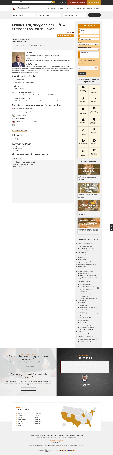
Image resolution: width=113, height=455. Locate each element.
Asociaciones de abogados (77, 2)
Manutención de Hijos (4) (86, 324)
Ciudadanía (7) (83, 302)
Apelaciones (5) (82, 255)
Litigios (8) (80, 331)
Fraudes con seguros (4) (86, 284)
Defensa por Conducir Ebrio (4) (88, 275)
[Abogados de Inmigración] (83, 132)
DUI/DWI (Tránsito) (20, 79)
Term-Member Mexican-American (21, 128)
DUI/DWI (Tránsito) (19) (84, 273)
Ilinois (36, 417)
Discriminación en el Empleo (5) (86, 271)
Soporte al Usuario (69, 444)
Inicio (13, 20)
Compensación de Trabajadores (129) (87, 264)
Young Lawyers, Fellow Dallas (19, 130)
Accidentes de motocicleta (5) (87, 248)
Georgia (20, 417)
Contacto (39, 445)
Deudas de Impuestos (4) (84, 269)
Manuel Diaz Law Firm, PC (23, 39)
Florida (37, 416)
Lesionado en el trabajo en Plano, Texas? (87, 194)
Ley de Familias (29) (83, 312)
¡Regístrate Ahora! (28, 366)
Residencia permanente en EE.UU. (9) (89, 307)
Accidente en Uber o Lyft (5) (87, 246)
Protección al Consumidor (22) (85, 336)
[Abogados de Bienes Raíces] (83, 111)
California (38, 414)
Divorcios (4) (83, 322)
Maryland (20, 423)
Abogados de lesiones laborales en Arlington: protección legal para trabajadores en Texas (88, 230)
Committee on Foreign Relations (24, 112)
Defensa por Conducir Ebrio (22, 81)
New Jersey (38, 421)
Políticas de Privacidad (45, 444)
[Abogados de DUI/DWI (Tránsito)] (94, 121)
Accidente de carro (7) (85, 245)
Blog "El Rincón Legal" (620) (84, 262)
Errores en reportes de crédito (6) (88, 339)
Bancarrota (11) (81, 257)
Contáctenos (17, 158)
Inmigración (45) (82, 300)
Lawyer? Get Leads (94, 2)
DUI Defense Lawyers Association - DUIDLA (27, 122)
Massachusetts (22, 419)
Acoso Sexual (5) (82, 252)
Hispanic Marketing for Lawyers (51, 445)
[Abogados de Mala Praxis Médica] (83, 152)
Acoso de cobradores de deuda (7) (89, 338)
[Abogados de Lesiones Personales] (94, 132)
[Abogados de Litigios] (94, 142)
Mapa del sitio (32, 445)
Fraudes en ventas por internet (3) (88, 298)
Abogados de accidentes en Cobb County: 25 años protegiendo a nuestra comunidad (88, 176)
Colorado (20, 416)
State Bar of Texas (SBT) (22, 125)
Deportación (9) (84, 305)
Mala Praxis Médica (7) (83, 334)
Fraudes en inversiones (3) (86, 293)
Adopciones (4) (84, 319)
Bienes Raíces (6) (82, 259)
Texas (19, 425)
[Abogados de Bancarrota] (94, 100)
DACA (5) (82, 304)
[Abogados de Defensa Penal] (83, 121)
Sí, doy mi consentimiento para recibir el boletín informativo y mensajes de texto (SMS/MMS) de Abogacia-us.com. (87, 62)
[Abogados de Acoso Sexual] (94, 90)
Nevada (20, 421)
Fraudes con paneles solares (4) (88, 283)
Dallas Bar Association (21, 115)
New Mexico (38, 423)
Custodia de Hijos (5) (85, 320)
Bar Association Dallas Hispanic (24, 108)
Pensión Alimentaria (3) (86, 326)
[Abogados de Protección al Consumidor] (94, 152)
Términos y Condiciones (57, 444)
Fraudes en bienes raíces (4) (87, 286)
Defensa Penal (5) (82, 266)
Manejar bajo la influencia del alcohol (24, 82)
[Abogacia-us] (20, 8)
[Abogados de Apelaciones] (83, 100)
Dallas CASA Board (20, 118)
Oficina (80, 42)
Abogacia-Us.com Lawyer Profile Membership (72, 445)
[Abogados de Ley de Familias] (83, 142)
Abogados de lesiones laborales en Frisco (87, 212)
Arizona (20, 414)
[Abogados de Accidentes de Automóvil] (83, 90)
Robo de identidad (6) (85, 341)
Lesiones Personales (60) (84, 310)
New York (37, 419)
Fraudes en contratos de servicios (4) (89, 288)
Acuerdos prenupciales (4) (86, 317)
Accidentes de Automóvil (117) (85, 243)
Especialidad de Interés (85, 47)
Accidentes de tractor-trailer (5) (88, 250)
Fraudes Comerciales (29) (84, 281)
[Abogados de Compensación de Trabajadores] (94, 111)
